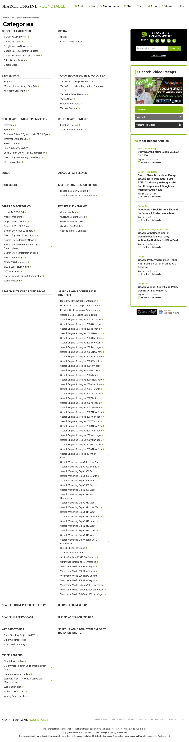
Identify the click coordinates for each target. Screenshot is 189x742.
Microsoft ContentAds (15, 90)
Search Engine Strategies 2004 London (80, 328)
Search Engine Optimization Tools (21, 252)
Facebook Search (69, 125)
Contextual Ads (68, 212)
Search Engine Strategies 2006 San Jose (81, 384)
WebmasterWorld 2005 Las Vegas (77, 571)
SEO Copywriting (12, 162)
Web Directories (13, 629)
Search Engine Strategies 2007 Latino (79, 398)
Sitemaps (9, 125)
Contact (184, 719)
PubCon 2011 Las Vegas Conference (79, 310)
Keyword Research (13, 143)
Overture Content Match (72, 216)
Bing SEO (8, 81)
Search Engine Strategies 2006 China (79, 370)
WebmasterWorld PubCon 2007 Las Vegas (81, 585)
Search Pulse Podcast (17, 617)
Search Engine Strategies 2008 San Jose (81, 430)
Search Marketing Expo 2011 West (77, 512)
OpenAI (62, 31)
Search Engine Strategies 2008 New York (81, 426)
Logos (6, 172)
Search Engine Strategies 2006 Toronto (80, 389)
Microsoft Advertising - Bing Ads (20, 86)
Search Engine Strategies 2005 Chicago (80, 347)
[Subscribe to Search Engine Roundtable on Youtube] (169, 41)
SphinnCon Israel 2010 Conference (78, 557)
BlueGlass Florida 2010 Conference (78, 301)
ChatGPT (64, 37)
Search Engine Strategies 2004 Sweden (80, 342)
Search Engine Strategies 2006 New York (81, 379)
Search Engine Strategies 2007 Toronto (80, 421)
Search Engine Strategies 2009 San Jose (81, 440)
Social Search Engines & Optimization (23, 276)
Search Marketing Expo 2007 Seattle (78, 466)
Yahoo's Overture (69, 108)
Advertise (172, 719)
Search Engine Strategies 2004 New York (81, 333)
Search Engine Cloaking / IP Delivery (22, 157)
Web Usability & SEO (14, 691)
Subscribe (174, 48)
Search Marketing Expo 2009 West (77, 489)
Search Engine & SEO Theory (18, 230)
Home (4, 18)
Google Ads (143, 206)
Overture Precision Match (73, 221)
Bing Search (10, 75)
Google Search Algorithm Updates (21, 51)
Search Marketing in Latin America (77, 195)
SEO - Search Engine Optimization (24, 119)
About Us (142, 719)
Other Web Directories (15, 639)
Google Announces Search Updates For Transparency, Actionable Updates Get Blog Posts (158, 236)
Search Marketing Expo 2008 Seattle (78, 476)
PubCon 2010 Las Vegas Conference (79, 305)
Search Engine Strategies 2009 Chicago (80, 435)
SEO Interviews (12, 271)
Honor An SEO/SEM (14, 212)
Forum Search (118, 719)
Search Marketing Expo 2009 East (77, 485)
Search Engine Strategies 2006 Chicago (80, 365)
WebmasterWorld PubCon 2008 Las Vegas (81, 589)
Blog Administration (14, 661)
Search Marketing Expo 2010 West (77, 502)
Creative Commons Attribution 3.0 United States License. (90, 736)
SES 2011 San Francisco (72, 548)
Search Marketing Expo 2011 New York (80, 507)
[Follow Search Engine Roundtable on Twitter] (157, 41)
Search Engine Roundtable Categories (23, 18)
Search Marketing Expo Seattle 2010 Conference (78, 541)
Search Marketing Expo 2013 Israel (78, 530)
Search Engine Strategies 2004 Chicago (80, 324)
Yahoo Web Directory (14, 644)
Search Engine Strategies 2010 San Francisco (78, 455)
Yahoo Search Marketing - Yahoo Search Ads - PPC (82, 88)
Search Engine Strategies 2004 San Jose (81, 338)
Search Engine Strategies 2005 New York (81, 352)
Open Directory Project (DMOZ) (19, 635)
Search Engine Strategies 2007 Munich (80, 407)
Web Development (103, 732)
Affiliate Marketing (13, 216)
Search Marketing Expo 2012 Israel (78, 521)
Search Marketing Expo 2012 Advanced (80, 516)
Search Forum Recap (72, 605)
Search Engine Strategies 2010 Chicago (80, 444)
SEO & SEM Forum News (16, 266)
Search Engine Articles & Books (20, 235)
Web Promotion (12, 280)
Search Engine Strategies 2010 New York (81, 449)
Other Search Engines (73, 119)
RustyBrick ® (86, 732)
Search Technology (14, 257)
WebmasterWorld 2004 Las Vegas (77, 566)
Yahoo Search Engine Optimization (77, 81)
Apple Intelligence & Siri (72, 129)
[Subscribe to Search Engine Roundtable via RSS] (174, 41)
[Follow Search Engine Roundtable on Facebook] (152, 41)
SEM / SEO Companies (15, 262)
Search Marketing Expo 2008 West (77, 480)
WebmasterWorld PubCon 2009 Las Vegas (81, 594)
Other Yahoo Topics (70, 103)
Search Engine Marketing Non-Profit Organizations (22, 246)
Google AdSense (12, 41)
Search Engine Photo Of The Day (24, 605)
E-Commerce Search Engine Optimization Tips (25, 667)
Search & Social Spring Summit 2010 (78, 314)
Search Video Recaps (147, 172)
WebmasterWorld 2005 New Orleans (78, 575)
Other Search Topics (16, 206)
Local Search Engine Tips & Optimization (24, 152)
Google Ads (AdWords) (15, 37)
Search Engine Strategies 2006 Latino (79, 375)
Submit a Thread (101, 719)
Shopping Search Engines (75, 617)
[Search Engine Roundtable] (25, 720)
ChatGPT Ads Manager (71, 41)
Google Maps (10, 64)
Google (141, 256)
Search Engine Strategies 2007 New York (81, 412)
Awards (131, 719)
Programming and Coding (17, 674)
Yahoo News (66, 99)
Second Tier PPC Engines (73, 230)
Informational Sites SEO (16, 139)
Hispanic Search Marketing (74, 190)
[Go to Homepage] (33, 6)
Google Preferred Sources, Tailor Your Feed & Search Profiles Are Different (157, 263)
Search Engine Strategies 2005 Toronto (80, 361)
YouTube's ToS (164, 736)
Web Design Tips (12, 687)
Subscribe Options (158, 56)
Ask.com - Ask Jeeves (72, 172)
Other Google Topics (14, 60)
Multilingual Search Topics (77, 185)
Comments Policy (157, 719)
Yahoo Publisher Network (73, 94)
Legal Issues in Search (15, 221)
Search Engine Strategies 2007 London (80, 402)
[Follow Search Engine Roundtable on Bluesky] (163, 41)
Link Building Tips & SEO (16, 148)
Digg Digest (9, 185)
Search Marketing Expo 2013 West (77, 535)
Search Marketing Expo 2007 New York (80, 462)
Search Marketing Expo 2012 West (77, 525)
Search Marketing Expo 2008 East (77, 471)
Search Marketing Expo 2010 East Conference (77, 496)
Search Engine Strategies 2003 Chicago (80, 319)
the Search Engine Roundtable (67, 729)
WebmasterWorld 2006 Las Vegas (77, 580)
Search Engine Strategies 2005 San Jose (81, 356)
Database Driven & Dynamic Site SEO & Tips (26, 134)
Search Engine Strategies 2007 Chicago (80, 393)
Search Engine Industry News (19, 240)
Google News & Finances (16, 46)
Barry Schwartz (153, 162)
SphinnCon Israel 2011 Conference (78, 561)
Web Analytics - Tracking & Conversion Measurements (23, 680)
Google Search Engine (17, 31)
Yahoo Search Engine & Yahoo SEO (81, 75)
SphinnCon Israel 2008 (71, 552)
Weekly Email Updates (15, 696)
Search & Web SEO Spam (16, 226)
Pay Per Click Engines (72, 206)
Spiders (8, 129)
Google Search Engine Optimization (22, 55)
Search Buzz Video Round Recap (24, 291)
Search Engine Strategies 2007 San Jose (81, 416)
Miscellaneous (12, 655)
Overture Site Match (70, 226)
